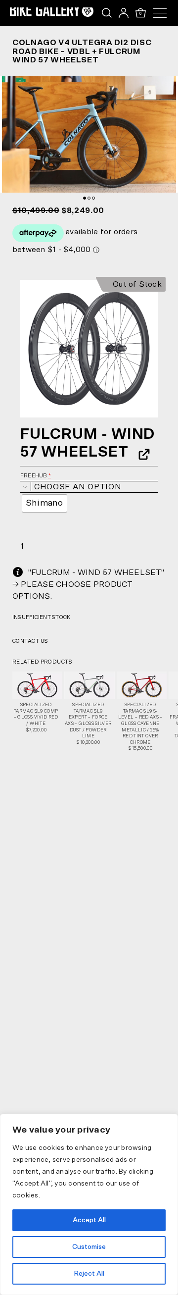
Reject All (89, 1273)
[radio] (44, 503)
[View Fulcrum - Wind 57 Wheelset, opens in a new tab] (141, 454)
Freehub (35, 475)
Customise (89, 1246)
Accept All (89, 1220)
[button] (89, 348)
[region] (89, 1204)
